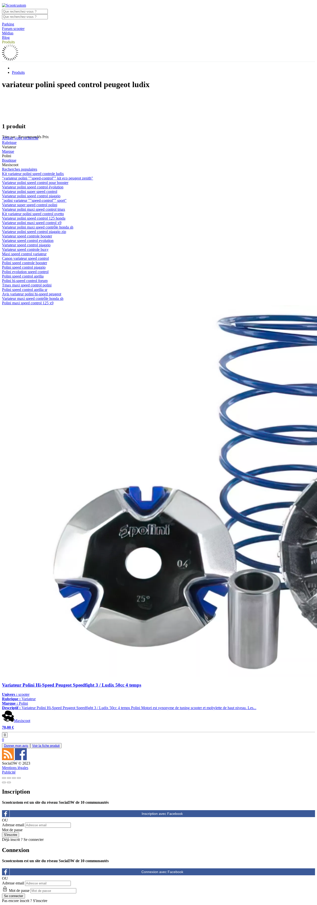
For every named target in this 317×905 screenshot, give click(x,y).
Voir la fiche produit (46, 746)
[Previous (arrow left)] (4, 782)
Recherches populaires (19, 169)
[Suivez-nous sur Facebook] (21, 759)
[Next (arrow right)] (9, 782)
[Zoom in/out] (19, 778)
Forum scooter (13, 28)
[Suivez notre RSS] (8, 759)
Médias (7, 33)
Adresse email (13, 825)
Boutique (9, 160)
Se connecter (34, 839)
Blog (6, 37)
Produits (8, 42)
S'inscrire (40, 901)
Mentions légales (15, 768)
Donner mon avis (16, 746)
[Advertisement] (158, 106)
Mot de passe (12, 830)
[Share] (9, 778)
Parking (8, 24)
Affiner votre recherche (20, 138)
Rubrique (9, 142)
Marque (8, 151)
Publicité (9, 772)
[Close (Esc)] (4, 778)
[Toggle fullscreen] (14, 778)
